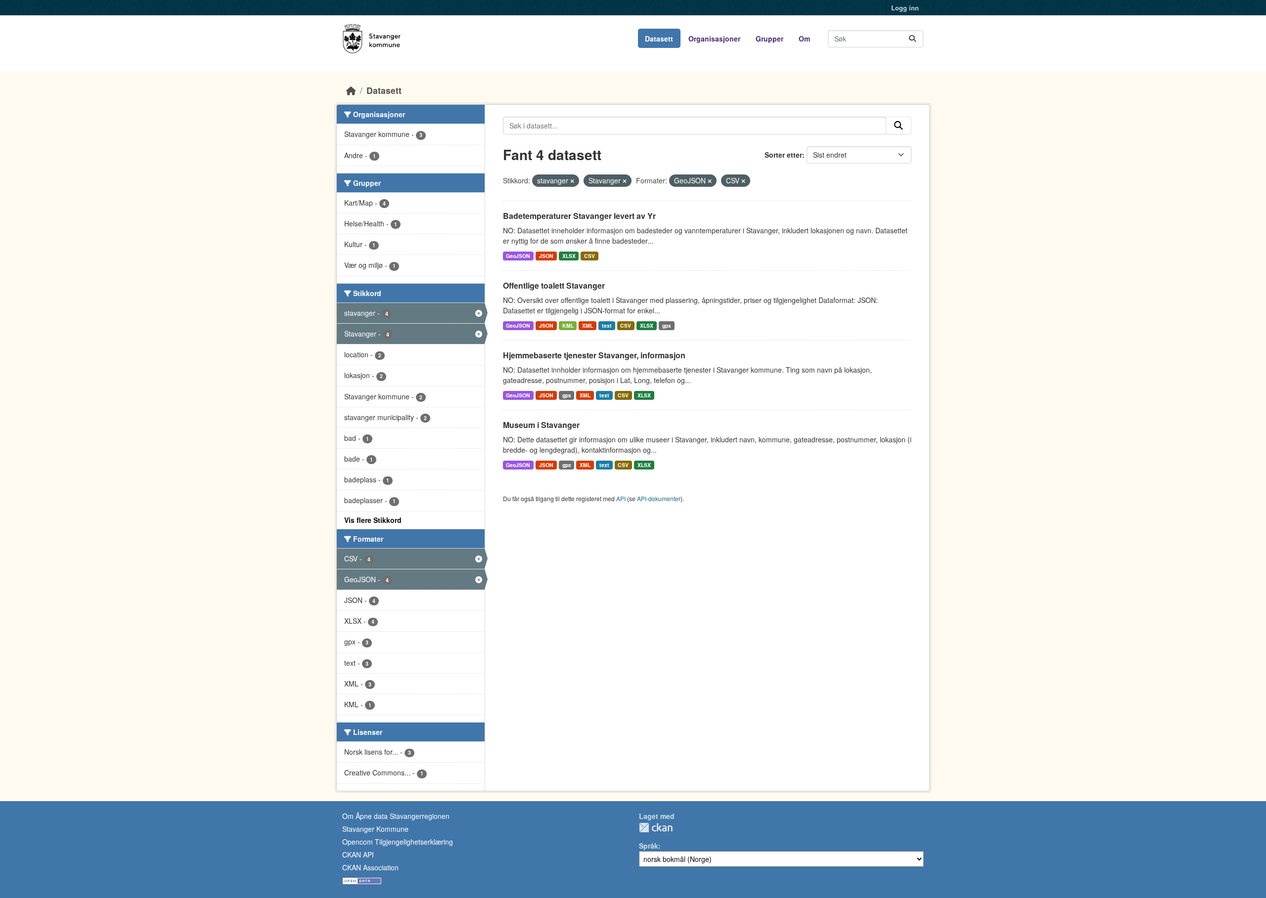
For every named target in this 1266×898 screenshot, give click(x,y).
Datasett (659, 38)
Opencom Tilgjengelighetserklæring (397, 842)
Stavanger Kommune (375, 829)
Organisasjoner (714, 38)
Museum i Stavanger (541, 424)
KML (568, 325)
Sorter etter (783, 155)
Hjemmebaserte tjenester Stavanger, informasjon (594, 355)
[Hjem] (351, 90)
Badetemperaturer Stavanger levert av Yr (579, 215)
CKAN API (358, 854)
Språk (648, 846)
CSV (589, 255)
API (621, 498)
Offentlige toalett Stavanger (554, 285)
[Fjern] (572, 181)
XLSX (569, 255)
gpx (666, 325)
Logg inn (905, 7)
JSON (546, 255)
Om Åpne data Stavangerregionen (396, 816)
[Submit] (912, 38)
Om (804, 38)
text (607, 325)
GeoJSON (518, 255)
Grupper (769, 38)
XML (587, 325)
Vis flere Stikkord (373, 520)
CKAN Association (370, 867)
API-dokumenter (658, 498)
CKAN (656, 827)
